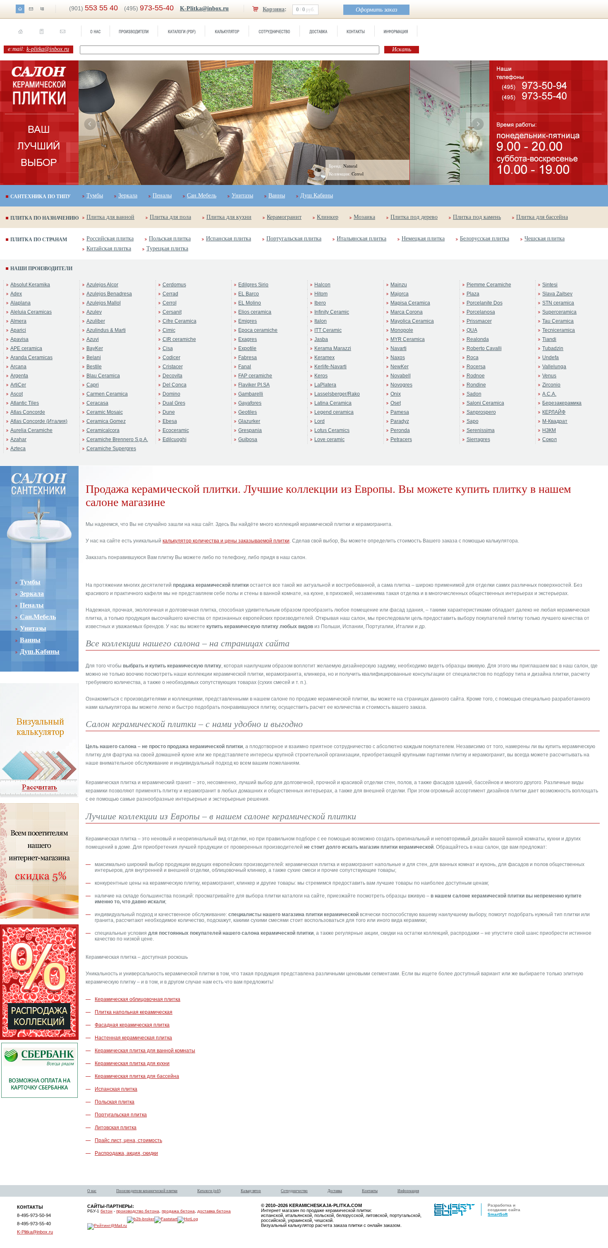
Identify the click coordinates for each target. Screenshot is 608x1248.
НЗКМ (549, 430)
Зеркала (127, 195)
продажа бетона (178, 1211)
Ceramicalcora (103, 430)
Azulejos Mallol (103, 303)
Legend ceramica (334, 412)
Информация (408, 1191)
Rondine (476, 385)
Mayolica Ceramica (412, 321)
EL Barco (248, 294)
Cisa (168, 348)
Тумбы (94, 195)
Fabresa (247, 357)
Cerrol (170, 303)
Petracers (401, 439)
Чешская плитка (544, 238)
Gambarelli (250, 394)
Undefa (550, 357)
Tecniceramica (558, 330)
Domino (171, 394)
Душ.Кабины (316, 195)
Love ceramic (329, 439)
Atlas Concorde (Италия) (38, 421)
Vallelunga (554, 367)
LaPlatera (325, 385)
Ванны (276, 195)
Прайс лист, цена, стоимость (128, 1140)
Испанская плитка (228, 238)
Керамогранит (284, 217)
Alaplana (20, 303)
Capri (92, 385)
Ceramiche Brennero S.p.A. (117, 439)
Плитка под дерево (414, 217)
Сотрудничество (294, 1191)
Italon (320, 321)
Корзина (274, 9)
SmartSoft (497, 1214)
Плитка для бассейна (542, 217)
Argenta (19, 376)
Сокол (549, 439)
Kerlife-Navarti (330, 367)
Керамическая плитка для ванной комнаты (145, 1051)
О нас (91, 1191)
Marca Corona (406, 312)
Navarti (398, 348)
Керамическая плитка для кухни (132, 1063)
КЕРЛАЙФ (553, 412)
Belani (93, 357)
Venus (549, 376)
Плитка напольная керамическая (133, 1012)
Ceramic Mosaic (104, 412)
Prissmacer (479, 321)
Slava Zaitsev (557, 294)
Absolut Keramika (30, 285)
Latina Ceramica (333, 403)
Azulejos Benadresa (109, 294)
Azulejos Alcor (102, 285)
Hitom (321, 294)
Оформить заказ (376, 10)
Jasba (321, 339)
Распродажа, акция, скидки (126, 1153)
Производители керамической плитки (146, 1191)
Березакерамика (562, 403)
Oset (395, 403)
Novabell (400, 376)
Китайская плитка (108, 248)
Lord (319, 421)
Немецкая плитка (423, 238)
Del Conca (175, 385)
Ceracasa (97, 403)
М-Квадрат (554, 421)
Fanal (244, 367)
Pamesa (399, 412)
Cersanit (172, 312)
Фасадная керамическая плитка (132, 1025)
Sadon (474, 394)
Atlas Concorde (27, 412)
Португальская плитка (293, 238)
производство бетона (137, 1211)
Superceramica (559, 312)
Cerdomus (174, 285)
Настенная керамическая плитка (133, 1038)
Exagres (247, 339)
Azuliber (95, 321)
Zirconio (551, 385)
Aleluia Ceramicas (31, 312)
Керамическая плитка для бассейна (137, 1076)
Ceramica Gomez (106, 421)
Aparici (18, 330)
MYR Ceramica (407, 339)
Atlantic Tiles (24, 403)
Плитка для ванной (110, 217)
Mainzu (398, 285)
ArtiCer (18, 385)
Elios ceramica (254, 312)
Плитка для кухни (228, 217)
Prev (90, 124)
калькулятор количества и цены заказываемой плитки (226, 541)
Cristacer (173, 367)
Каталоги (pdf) (209, 1191)
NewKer (399, 367)
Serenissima (481, 430)
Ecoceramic (176, 430)
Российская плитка (110, 238)
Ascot (16, 394)
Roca (473, 357)
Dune (169, 412)
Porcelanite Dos (485, 303)
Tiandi (549, 339)
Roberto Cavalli (484, 348)
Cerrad (170, 294)
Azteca (18, 448)
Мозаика (364, 217)
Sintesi (550, 285)
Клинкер (327, 217)
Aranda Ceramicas (31, 357)
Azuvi (92, 339)
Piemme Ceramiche (489, 285)
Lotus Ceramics (331, 430)
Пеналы (162, 195)
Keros (321, 376)
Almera (18, 321)
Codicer (171, 357)
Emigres (247, 321)
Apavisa (19, 339)
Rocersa (476, 367)
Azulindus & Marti (106, 330)
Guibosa (247, 439)
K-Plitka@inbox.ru (204, 8)
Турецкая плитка (167, 248)
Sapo (473, 421)
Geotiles (247, 412)
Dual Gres (174, 403)
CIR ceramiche (179, 339)
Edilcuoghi (175, 439)
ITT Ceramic (328, 330)
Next (477, 124)
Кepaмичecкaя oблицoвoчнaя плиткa (137, 999)
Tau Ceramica (558, 321)
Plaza (473, 294)
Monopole (401, 330)
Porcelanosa (481, 312)
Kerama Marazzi (332, 348)
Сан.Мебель (201, 195)
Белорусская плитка (484, 238)
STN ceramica (558, 303)
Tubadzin (552, 348)
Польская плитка (170, 238)
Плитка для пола (170, 217)
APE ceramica (26, 348)
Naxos (397, 357)
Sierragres (478, 439)
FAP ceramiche (255, 376)
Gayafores (249, 403)
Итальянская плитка (361, 238)
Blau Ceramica (103, 376)
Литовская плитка (115, 1127)
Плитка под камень (477, 217)
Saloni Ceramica (485, 403)
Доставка (335, 1191)
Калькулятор (251, 1191)
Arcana (18, 367)
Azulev (94, 312)
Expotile (247, 348)
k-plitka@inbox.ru (47, 49)
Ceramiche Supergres (111, 448)
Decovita (172, 376)
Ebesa (170, 421)
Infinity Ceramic (331, 312)
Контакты (370, 1191)
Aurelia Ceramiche (31, 430)
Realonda (478, 339)
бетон (107, 1211)
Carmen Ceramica (107, 394)
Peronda (400, 430)
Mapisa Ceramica (410, 303)
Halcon (322, 285)
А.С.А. (549, 394)
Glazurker (249, 421)
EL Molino (249, 303)
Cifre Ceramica (179, 321)
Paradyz (399, 421)
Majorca (399, 294)
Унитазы (242, 195)
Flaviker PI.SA (254, 385)
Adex (16, 294)
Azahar (18, 439)
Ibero (320, 303)
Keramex (324, 357)
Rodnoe (476, 376)
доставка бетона (214, 1211)
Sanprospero (481, 412)
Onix (395, 394)
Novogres (401, 385)
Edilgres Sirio (253, 285)
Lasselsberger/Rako (337, 394)
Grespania (250, 430)
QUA (472, 330)
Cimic (169, 330)
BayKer (94, 348)
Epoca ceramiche (258, 330)
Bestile (94, 367)
